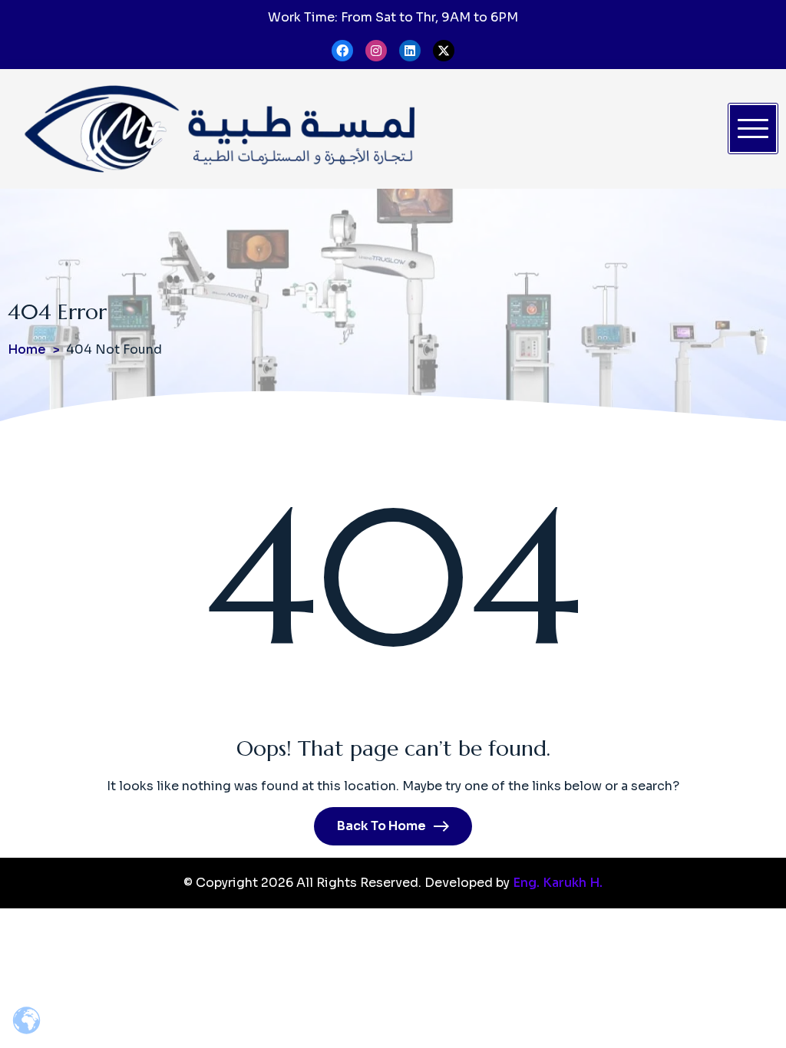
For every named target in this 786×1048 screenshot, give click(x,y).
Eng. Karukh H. (558, 883)
